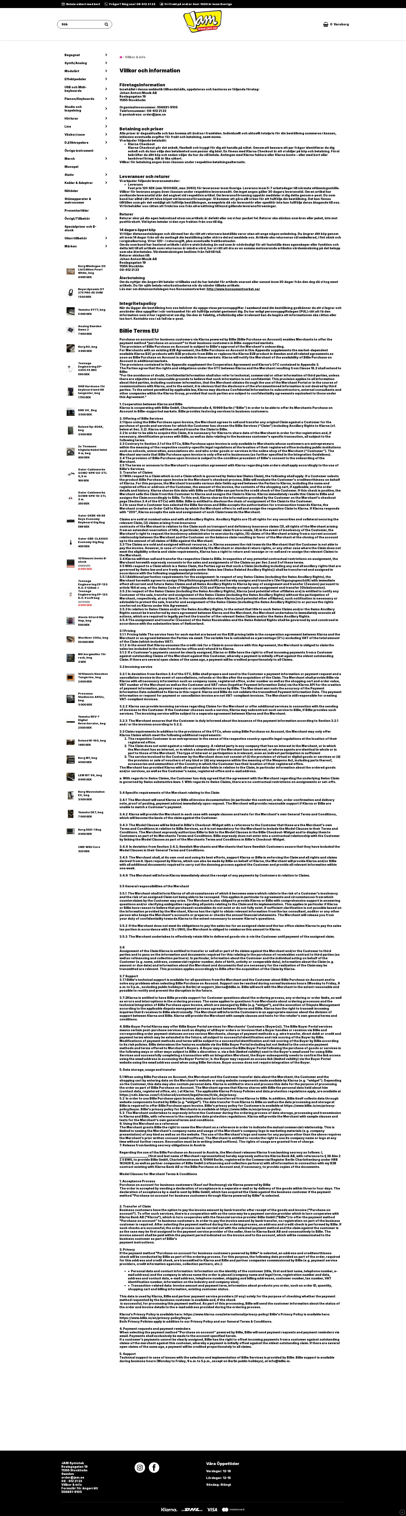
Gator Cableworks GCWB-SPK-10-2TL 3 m (92, 496)
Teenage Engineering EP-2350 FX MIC (90, 366)
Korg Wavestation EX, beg (91, 793)
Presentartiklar (76, 210)
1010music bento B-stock (92, 560)
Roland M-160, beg (92, 740)
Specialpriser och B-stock (80, 228)
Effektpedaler (75, 79)
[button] (336, 24)
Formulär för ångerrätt (79, 1488)
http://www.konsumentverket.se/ (233, 289)
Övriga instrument (78, 150)
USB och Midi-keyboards (75, 88)
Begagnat (72, 55)
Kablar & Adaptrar (78, 183)
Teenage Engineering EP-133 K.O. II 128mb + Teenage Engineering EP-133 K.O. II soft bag (93, 589)
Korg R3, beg (87, 346)
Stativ (69, 174)
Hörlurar (71, 118)
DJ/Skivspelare (76, 142)
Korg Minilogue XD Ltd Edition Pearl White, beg (92, 269)
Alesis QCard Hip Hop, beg (91, 618)
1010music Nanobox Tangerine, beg (93, 675)
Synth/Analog (75, 63)
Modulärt (71, 71)
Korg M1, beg (87, 757)
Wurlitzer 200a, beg (93, 637)
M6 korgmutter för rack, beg (92, 655)
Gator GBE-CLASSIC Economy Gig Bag (93, 540)
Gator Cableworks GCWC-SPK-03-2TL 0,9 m (92, 473)
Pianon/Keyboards (79, 99)
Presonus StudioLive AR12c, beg (91, 697)
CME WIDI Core (89, 847)
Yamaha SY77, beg (91, 309)
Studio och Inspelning (73, 108)
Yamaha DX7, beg (90, 812)
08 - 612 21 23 (71, 1481)
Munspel (71, 166)
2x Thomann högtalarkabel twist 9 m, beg (92, 450)
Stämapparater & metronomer (77, 200)
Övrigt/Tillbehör (77, 218)
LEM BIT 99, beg (90, 775)
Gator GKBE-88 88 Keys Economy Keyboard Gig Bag (91, 519)
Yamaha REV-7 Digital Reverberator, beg (92, 720)
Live (67, 126)
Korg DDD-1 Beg (89, 829)
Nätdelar (71, 191)
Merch (69, 158)
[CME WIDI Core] (70, 848)
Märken (70, 246)
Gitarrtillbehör (75, 238)
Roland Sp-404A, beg (91, 428)
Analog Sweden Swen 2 (90, 327)
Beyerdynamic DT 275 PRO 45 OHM (91, 290)
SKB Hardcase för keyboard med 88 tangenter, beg (91, 390)
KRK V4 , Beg (87, 410)
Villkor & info (135, 57)
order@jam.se (72, 1477)
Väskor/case (74, 134)
